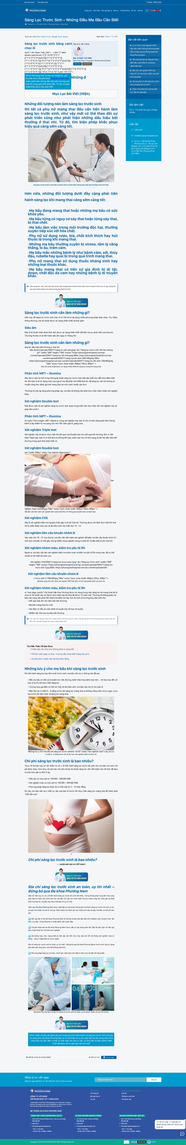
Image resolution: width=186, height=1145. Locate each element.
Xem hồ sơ (87, 63)
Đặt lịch (77, 63)
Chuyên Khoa (125, 10)
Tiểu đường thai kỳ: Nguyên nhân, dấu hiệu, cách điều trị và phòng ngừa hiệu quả (144, 62)
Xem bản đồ (35, 1121)
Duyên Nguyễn (63, 36)
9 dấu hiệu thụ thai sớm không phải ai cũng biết (52, 649)
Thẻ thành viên (42, 2)
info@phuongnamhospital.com (146, 136)
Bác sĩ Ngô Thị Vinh (44, 36)
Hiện (85, 93)
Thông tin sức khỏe (128, 1096)
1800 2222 (157, 2)
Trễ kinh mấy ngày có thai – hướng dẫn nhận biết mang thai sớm (60, 654)
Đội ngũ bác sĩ (95, 1096)
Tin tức (92, 1099)
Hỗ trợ (133, 10)
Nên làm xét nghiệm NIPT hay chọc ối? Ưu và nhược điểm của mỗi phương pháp (144, 73)
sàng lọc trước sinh (60, 78)
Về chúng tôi (94, 1093)
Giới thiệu (96, 10)
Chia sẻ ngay (110, 1057)
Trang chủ (88, 10)
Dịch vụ (116, 10)
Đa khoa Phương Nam (44, 907)
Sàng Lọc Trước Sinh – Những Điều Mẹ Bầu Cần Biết (72, 19)
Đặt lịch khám (30, 2)
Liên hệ (140, 10)
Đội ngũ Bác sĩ (107, 10)
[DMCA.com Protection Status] (138, 1142)
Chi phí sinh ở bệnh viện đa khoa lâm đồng (50, 659)
